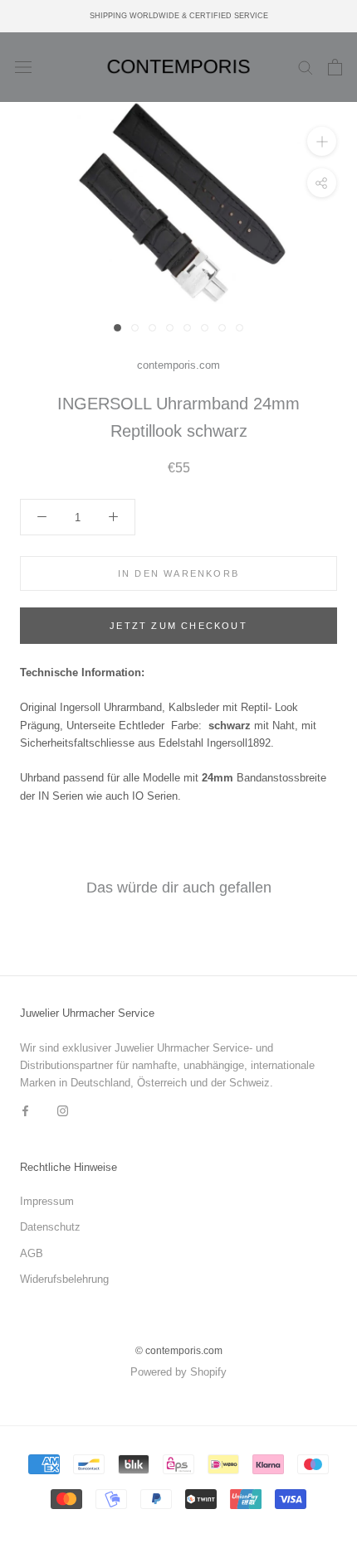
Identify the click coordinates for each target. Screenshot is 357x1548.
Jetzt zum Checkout (178, 626)
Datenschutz (50, 1227)
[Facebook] (25, 1110)
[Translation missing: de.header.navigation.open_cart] (335, 67)
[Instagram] (62, 1110)
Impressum (47, 1201)
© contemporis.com (179, 1351)
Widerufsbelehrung (64, 1279)
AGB (31, 1253)
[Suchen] (305, 67)
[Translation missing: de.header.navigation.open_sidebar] (23, 67)
